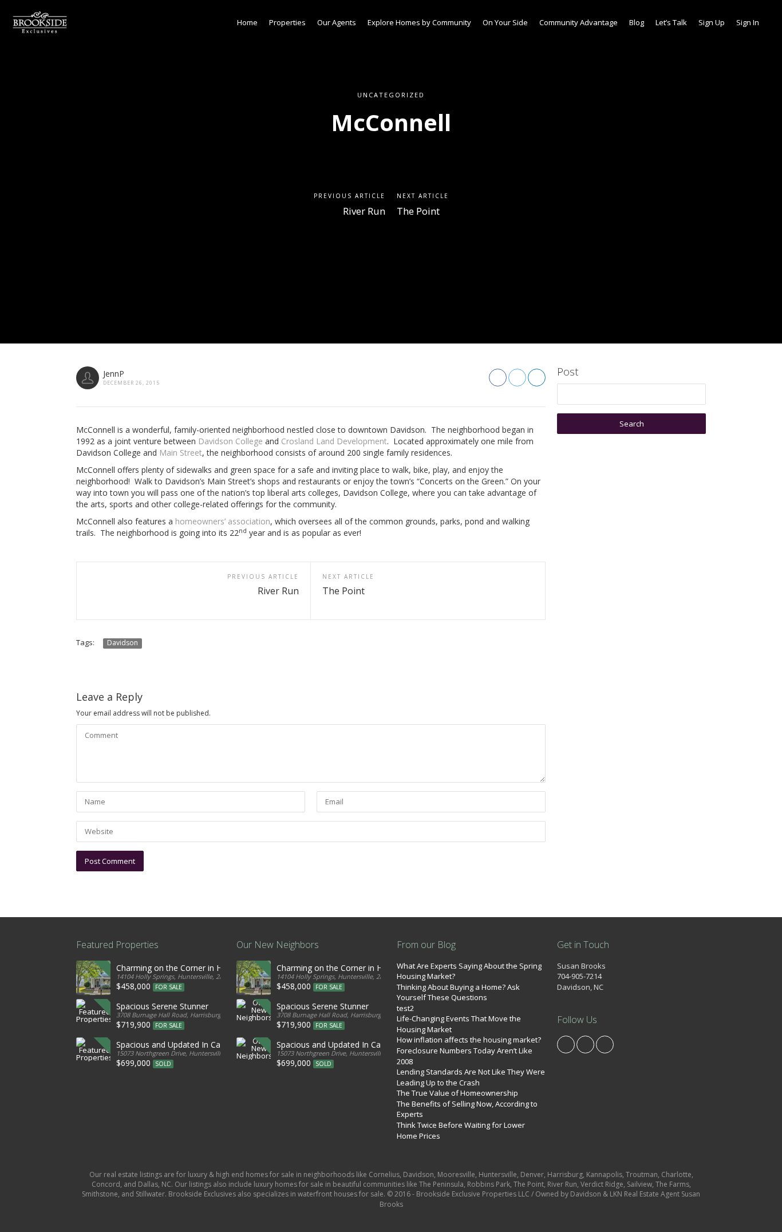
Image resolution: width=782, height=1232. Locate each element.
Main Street (180, 452)
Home (247, 22)
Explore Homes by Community (419, 22)
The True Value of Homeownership (457, 1093)
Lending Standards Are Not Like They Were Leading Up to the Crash (471, 1077)
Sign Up (711, 22)
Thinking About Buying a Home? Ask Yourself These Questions (458, 992)
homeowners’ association (222, 521)
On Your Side (505, 22)
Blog (636, 22)
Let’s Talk (671, 22)
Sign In (747, 22)
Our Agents (336, 22)
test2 (405, 1008)
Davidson (122, 642)
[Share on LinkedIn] (537, 377)
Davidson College (230, 441)
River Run (364, 211)
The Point (418, 211)
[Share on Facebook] (498, 377)
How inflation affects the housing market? (469, 1039)
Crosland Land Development (334, 441)
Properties (287, 22)
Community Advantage (578, 22)
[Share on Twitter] (517, 377)
